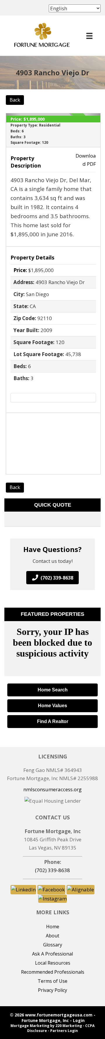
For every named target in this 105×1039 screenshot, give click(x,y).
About (52, 935)
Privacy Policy (52, 990)
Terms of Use (52, 981)
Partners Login (64, 1030)
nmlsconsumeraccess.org (52, 789)
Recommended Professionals (52, 972)
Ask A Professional (52, 954)
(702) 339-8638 (52, 870)
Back (15, 100)
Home (52, 926)
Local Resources (52, 963)
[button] (52, 577)
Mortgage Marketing (29, 1025)
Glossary (52, 944)
